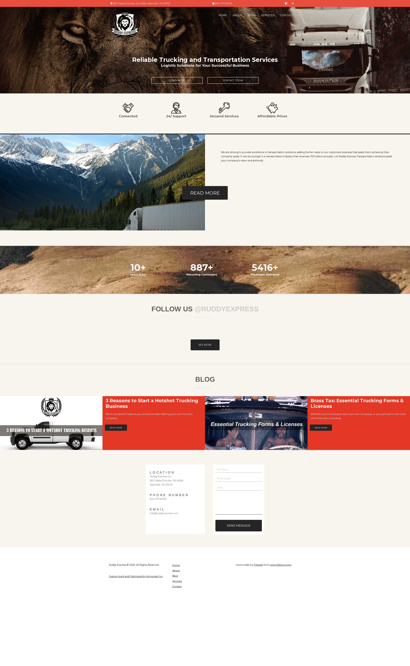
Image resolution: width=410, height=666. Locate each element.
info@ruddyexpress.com (164, 513)
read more (205, 193)
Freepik (258, 564)
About (237, 15)
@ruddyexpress (227, 309)
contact (177, 586)
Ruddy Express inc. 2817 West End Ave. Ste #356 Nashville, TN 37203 (166, 480)
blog (252, 15)
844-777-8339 (158, 499)
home (223, 15)
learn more (177, 80)
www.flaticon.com (280, 564)
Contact (287, 15)
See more (205, 344)
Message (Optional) (226, 498)
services (268, 15)
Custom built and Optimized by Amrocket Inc (136, 576)
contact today (233, 80)
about (176, 570)
